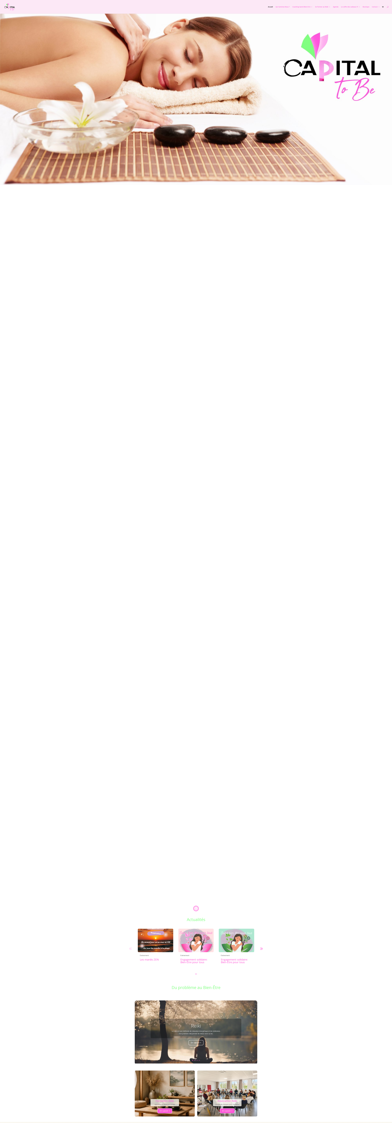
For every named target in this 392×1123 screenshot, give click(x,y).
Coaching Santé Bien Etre (301, 7)
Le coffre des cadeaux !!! (349, 7)
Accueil (270, 7)
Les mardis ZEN (149, 959)
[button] (261, 948)
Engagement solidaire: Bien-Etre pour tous (193, 961)
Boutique (366, 7)
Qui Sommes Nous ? (283, 7)
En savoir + (196, 1042)
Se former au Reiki (321, 7)
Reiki (196, 1026)
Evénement (144, 955)
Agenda (335, 7)
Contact (375, 7)
